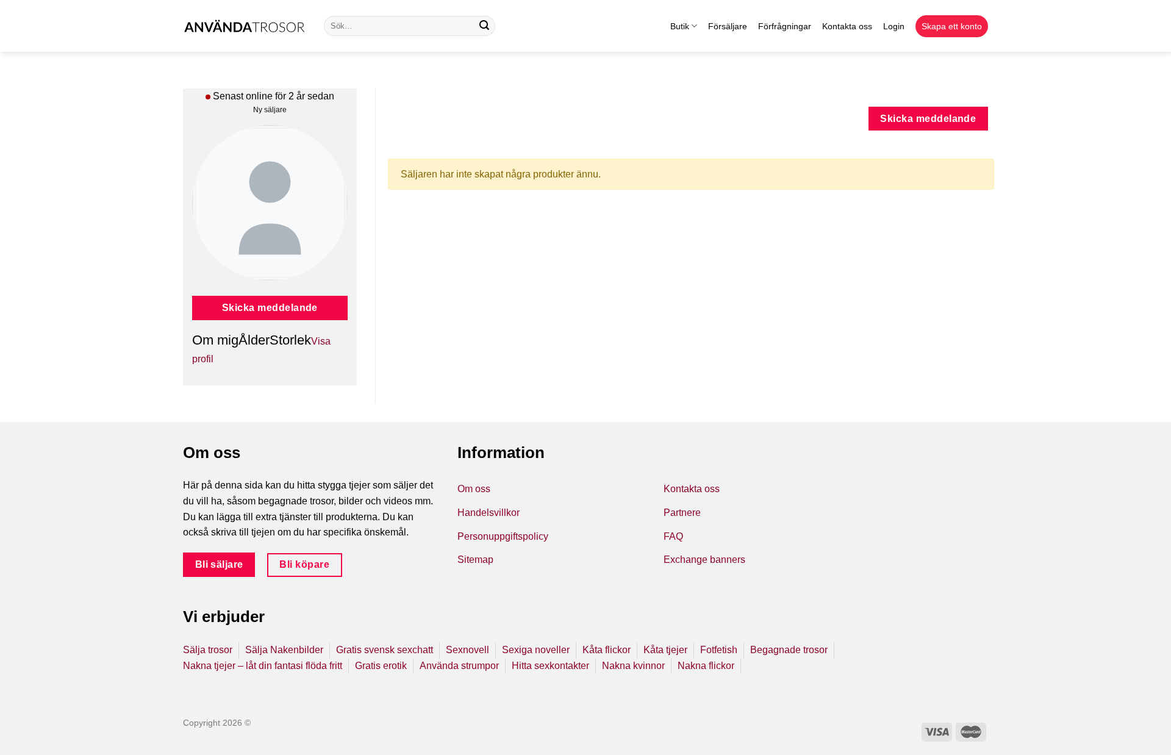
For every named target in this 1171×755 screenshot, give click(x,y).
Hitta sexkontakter (550, 665)
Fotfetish (718, 650)
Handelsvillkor (488, 512)
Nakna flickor (706, 665)
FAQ (673, 536)
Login (893, 26)
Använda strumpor (459, 665)
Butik (679, 26)
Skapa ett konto (952, 26)
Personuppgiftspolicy (502, 536)
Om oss (473, 489)
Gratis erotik (381, 665)
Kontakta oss (847, 26)
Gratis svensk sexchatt (384, 650)
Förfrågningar (784, 26)
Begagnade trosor (789, 650)
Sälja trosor (207, 650)
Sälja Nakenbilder (284, 650)
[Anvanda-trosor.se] (244, 26)
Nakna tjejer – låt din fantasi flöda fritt (262, 665)
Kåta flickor (606, 650)
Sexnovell (467, 650)
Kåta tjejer (665, 650)
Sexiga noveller (536, 650)
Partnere (682, 512)
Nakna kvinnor (633, 665)
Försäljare (727, 26)
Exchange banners (704, 559)
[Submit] (484, 26)
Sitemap (475, 559)
